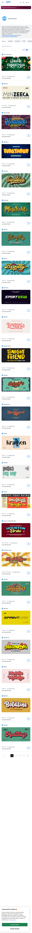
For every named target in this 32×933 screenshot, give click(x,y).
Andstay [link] (6, 725)
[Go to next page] (24, 755)
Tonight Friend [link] (7, 346)
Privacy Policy (12, 920)
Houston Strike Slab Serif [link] (10, 521)
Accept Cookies (14, 924)
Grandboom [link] (6, 637)
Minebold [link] (6, 200)
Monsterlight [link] (7, 112)
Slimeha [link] (5, 229)
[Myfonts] (8, 3)
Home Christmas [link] (7, 54)
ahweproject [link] (12, 76)
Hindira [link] (5, 491)
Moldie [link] (5, 666)
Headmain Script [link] (7, 550)
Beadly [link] (5, 258)
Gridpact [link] (6, 462)
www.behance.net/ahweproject (9, 35)
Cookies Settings (14, 928)
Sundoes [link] (6, 171)
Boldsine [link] (6, 696)
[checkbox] (27, 49)
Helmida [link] (5, 375)
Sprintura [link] (6, 608)
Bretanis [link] (6, 317)
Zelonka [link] (6, 579)
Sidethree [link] (6, 142)
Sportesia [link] (6, 287)
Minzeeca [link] (6, 83)
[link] (26, 2)
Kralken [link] (5, 433)
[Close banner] (29, 7)
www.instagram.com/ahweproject (9, 36)
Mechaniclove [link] (7, 404)
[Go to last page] (28, 755)
